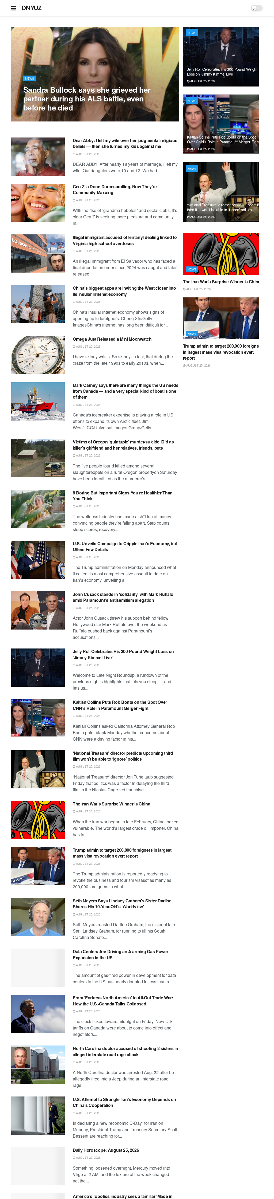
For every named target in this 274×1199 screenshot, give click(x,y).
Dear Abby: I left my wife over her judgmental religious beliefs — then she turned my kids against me (125, 143)
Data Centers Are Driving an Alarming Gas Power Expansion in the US (120, 954)
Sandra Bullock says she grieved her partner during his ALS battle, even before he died (86, 98)
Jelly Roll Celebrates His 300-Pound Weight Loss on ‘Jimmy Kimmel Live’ (123, 654)
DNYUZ (32, 8)
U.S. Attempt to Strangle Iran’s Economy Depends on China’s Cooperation (124, 1102)
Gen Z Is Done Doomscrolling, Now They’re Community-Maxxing (115, 189)
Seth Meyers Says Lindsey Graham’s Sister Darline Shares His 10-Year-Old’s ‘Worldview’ (122, 904)
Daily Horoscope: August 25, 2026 (106, 1150)
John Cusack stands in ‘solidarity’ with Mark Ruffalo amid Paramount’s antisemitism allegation (123, 597)
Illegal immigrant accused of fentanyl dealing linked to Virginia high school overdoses (125, 240)
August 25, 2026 (38, 118)
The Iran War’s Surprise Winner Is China (111, 804)
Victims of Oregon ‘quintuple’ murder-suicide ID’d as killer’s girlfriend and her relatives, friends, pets (123, 445)
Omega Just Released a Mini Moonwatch (112, 339)
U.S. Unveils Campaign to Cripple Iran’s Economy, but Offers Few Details (125, 546)
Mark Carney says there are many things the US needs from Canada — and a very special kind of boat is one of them (125, 391)
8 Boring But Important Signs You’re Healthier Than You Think (123, 496)
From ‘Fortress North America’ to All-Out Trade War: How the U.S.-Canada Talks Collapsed (123, 1000)
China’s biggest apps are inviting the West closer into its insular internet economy (124, 291)
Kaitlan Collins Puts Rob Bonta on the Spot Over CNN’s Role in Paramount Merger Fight (120, 705)
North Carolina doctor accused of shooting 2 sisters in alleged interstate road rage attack (125, 1051)
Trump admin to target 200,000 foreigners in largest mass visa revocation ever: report (122, 853)
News (29, 78)
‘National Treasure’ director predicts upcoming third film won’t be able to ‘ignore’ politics (123, 756)
